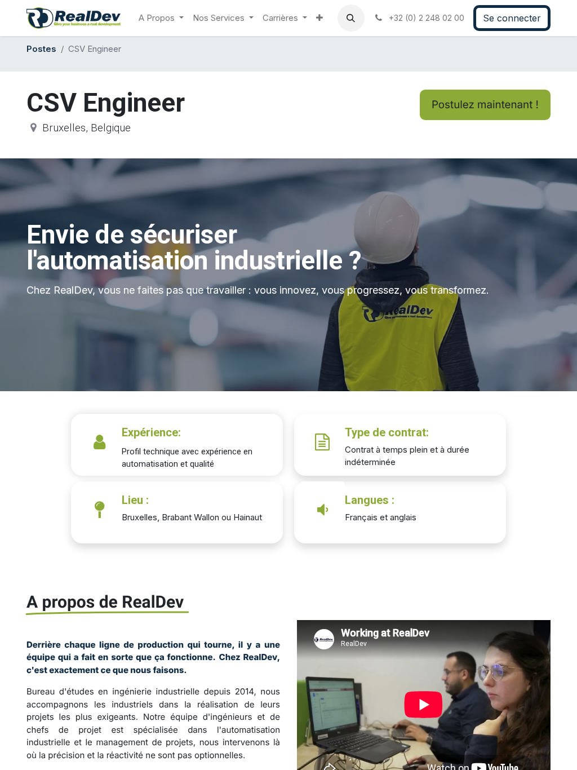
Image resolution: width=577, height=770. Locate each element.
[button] (351, 18)
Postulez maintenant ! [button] (485, 104)
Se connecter (512, 18)
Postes (41, 48)
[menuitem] (161, 18)
